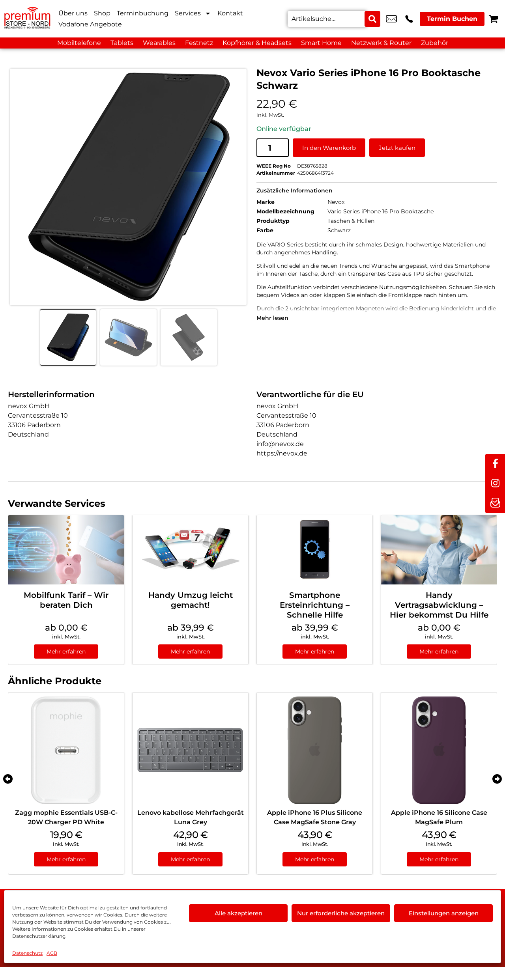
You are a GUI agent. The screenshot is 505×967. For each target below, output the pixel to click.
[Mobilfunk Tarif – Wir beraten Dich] (66, 549)
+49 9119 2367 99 (409, 19)
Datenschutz (27, 953)
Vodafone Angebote (90, 24)
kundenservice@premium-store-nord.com (391, 19)
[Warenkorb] (493, 19)
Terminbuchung (142, 13)
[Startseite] (27, 19)
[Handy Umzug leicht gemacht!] (190, 549)
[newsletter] (495, 503)
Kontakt (230, 13)
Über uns (73, 13)
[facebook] (495, 464)
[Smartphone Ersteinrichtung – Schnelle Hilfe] (314, 549)
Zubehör (434, 43)
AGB (52, 953)
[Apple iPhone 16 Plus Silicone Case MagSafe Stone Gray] (314, 750)
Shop (102, 13)
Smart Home (321, 43)
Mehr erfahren (66, 651)
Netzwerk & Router (381, 43)
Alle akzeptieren (238, 913)
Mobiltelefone (79, 43)
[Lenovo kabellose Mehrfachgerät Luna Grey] (190, 750)
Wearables (159, 43)
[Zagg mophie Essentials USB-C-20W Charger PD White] (66, 750)
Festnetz (199, 43)
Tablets (121, 43)
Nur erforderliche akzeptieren (341, 913)
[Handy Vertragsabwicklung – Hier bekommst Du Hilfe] (439, 549)
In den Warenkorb (329, 147)
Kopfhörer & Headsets (257, 43)
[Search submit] (372, 19)
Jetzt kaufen (397, 147)
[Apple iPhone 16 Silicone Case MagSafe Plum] (439, 750)
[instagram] (495, 483)
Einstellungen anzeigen (444, 913)
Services (188, 13)
